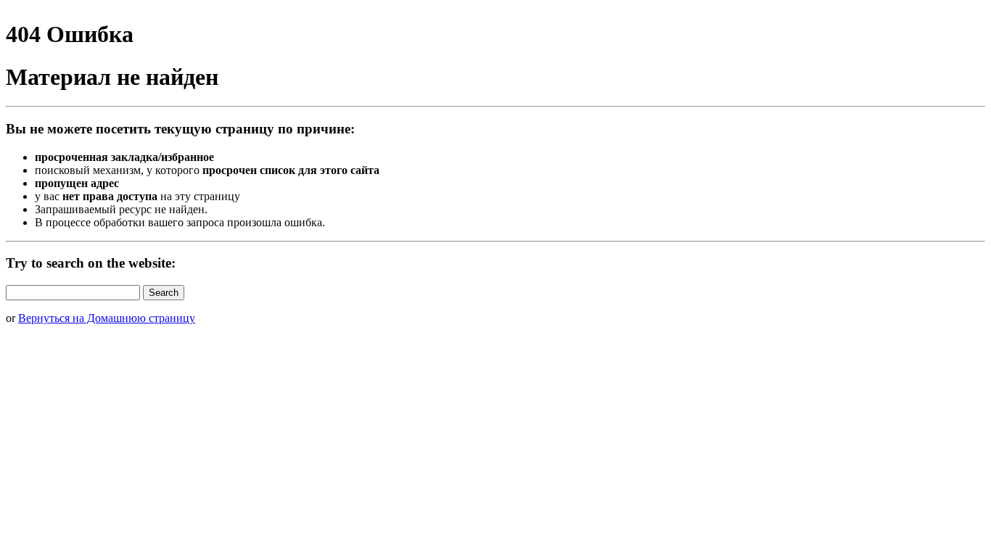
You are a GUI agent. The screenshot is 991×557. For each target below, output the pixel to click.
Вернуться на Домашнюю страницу (106, 318)
